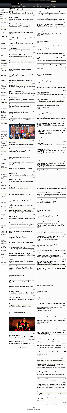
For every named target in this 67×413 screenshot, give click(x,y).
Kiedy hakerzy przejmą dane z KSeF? (16, 23)
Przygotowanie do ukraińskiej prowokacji (16, 234)
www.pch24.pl (2, 9)
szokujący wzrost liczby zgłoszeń (45, 335)
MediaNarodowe (2, 15)
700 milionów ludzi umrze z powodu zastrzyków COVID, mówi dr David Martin (51, 71)
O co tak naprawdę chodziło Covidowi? (44, 288)
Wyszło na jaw (38, 152)
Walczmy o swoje (12, 185)
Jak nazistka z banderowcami (14, 297)
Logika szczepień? (12, 79)
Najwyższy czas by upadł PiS (14, 228)
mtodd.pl (1, 13)
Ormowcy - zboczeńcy (13, 216)
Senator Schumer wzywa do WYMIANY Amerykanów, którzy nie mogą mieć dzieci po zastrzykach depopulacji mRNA (50, 45)
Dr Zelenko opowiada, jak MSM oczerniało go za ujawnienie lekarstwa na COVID (51, 378)
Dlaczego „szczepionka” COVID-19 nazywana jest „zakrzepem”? (48, 255)
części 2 (40, 107)
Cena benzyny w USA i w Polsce (15, 179)
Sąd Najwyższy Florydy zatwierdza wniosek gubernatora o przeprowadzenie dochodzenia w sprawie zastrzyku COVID (50, 12)
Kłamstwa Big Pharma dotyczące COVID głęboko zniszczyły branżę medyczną (51, 242)
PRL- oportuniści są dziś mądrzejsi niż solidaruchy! (18, 191)
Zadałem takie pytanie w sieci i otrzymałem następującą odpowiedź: (21, 293)
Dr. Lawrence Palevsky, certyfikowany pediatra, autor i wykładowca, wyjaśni (51, 285)
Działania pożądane (40, 143)
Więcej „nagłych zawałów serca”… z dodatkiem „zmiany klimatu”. (49, 52)
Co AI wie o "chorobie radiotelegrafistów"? (17, 54)
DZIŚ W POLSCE (53, 6)
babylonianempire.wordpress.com (4, 12)
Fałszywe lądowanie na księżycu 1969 (16, 154)
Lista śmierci (11, 167)
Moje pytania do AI (12, 204)
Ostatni (38, 347)
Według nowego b (51, 34)
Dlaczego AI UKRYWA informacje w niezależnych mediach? (20, 210)
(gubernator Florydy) (51, 264)
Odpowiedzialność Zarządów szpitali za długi (17, 247)
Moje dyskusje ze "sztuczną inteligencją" (16, 60)
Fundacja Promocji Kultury (33, 408)
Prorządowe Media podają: (51, 95)
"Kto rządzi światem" (13, 48)
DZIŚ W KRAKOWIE (46, 6)
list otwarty (58, 232)
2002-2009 (34, 6)
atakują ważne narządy (53, 139)
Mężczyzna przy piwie (13, 97)
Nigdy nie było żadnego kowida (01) (43, 117)
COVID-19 (23, 6)
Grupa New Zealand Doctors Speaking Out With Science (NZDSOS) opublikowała (47, 232)
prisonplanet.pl (2, 10)
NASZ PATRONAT (39, 6)
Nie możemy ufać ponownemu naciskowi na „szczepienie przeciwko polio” (50, 302)
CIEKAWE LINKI (29, 6)
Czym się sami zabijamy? (41, 391)
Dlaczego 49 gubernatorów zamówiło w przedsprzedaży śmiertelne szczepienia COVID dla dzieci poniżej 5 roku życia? (50, 262)
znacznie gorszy (39, 239)
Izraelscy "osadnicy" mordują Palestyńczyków (17, 123)
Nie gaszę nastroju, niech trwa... (15, 29)
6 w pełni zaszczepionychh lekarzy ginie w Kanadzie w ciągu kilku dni (49, 192)
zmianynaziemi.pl (2, 14)
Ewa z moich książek (13, 142)
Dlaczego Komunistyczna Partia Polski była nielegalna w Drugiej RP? (21, 241)
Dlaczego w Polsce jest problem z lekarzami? (17, 341)
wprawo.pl (1, 8)
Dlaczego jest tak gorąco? (13, 173)
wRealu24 (1, 16)
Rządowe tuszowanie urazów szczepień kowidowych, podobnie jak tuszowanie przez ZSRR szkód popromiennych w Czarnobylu (50, 237)
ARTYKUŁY (19, 6)
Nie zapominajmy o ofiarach (14, 148)
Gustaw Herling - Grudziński (14, 335)
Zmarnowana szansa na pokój (14, 109)
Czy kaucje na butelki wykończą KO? (16, 91)
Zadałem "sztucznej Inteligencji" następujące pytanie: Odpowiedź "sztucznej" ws (21, 163)
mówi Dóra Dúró (41, 310)
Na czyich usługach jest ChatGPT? (15, 291)
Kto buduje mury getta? (13, 85)
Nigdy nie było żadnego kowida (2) (43, 99)
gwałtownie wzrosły (62, 321)
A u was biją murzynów (13, 285)
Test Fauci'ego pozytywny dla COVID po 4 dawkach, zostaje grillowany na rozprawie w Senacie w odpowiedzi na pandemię (50, 339)
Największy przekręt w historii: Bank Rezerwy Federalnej (19, 253)
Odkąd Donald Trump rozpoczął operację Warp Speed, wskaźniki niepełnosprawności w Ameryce (48, 321)
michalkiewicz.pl (2, 11)
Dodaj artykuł (53, 1)
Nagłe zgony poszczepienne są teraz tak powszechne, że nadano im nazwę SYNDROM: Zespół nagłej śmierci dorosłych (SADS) (50, 365)
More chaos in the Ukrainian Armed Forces (17, 222)
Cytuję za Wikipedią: (22, 13)
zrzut (39, 347)
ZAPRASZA (36, 0)
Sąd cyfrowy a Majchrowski (14, 265)
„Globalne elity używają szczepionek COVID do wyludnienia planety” (49, 18)
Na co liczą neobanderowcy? (14, 66)
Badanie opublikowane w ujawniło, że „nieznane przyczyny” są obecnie (50, 132)
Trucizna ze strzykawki (41, 249)
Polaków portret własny (13, 17)
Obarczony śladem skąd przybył (15, 303)
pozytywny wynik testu (46, 341)
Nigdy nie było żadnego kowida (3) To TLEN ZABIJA (43, 93)
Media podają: (22, 44)
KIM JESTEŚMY (14, 6)
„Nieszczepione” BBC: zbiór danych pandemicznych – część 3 (48, 105)
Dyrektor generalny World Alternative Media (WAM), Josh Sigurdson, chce (46, 26)
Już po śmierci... (12, 259)
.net (30, 0)
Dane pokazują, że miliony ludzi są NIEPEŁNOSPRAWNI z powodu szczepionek (51, 320)
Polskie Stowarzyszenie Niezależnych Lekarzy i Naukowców (3, 19)
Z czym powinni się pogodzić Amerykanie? (16, 42)
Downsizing (11, 11)
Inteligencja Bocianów (13, 103)
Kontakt (34, 407)
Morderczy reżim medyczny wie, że (41, 366)
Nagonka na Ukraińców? (13, 309)
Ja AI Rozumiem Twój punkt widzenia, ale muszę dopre (22, 206)
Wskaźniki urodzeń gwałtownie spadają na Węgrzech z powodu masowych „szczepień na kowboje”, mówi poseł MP (50, 308)
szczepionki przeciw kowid (48, 366)
